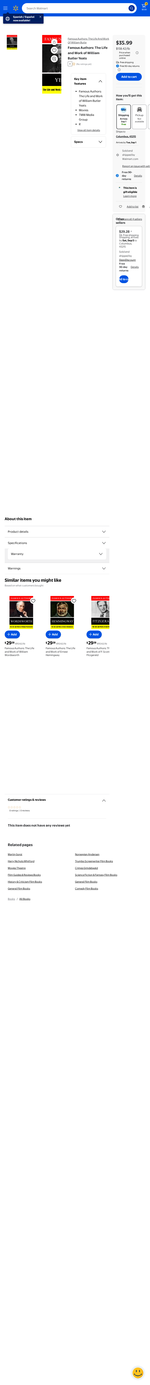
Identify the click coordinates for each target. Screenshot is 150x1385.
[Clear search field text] (126, 8)
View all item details (88, 130)
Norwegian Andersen (87, 854)
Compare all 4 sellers (130, 219)
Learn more (130, 196)
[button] (47, 64)
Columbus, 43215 (126, 136)
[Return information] (118, 69)
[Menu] (6, 8)
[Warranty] (100, 554)
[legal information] (137, 52)
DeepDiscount (127, 259)
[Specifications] (104, 543)
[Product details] (104, 532)
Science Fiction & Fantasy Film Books (96, 874)
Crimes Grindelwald (86, 868)
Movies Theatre (17, 868)
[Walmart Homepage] (15, 8)
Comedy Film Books (86, 888)
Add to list (132, 206)
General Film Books (86, 881)
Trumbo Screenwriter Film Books (94, 861)
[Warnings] (104, 568)
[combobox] (79, 8)
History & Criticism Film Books (25, 881)
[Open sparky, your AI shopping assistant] (138, 1373)
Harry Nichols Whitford (21, 861)
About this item (18, 519)
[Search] (132, 8)
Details (138, 175)
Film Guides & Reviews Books (24, 874)
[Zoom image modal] (54, 58)
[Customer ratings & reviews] (104, 799)
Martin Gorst (15, 854)
